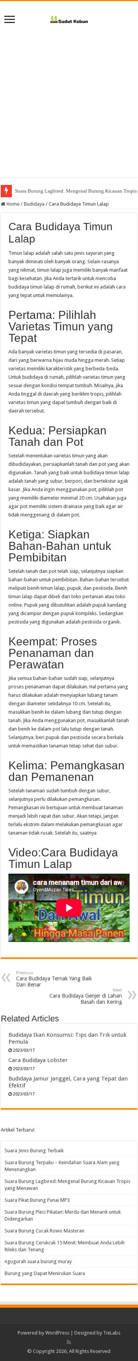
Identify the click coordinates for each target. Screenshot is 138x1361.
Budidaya (34, 204)
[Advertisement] (69, 108)
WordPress (57, 1333)
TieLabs (111, 1333)
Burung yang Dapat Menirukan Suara (45, 1273)
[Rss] (69, 1342)
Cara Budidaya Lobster (38, 1060)
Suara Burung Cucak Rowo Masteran (44, 1231)
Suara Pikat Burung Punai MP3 (37, 1200)
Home (12, 204)
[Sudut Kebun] (69, 18)
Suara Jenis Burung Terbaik (34, 1150)
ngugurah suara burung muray (38, 1261)
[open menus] (9, 20)
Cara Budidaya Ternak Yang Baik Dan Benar (54, 979)
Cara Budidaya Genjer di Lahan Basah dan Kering (85, 996)
